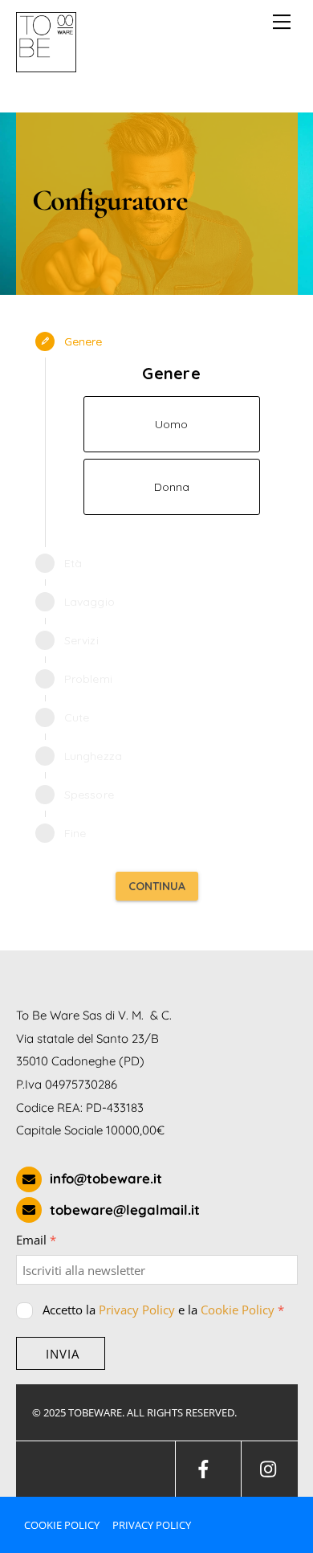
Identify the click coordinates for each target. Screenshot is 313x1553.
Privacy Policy (137, 1310)
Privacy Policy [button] (151, 1525)
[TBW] (46, 65)
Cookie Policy (237, 1310)
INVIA (62, 1354)
